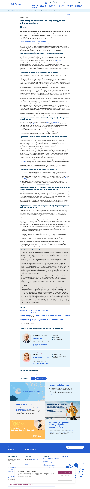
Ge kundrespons (28, 463)
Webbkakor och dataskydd (48, 462)
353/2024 (58, 160)
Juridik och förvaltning (17, 10)
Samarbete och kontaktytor (78, 6)
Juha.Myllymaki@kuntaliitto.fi (40, 342)
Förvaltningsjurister (37, 338)
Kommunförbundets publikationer (49, 459)
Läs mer (19, 478)
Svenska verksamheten (30, 449)
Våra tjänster (66, 2)
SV (53, 2)
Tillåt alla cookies (65, 472)
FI (50, 2)
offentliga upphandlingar (31, 373)
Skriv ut (33, 378)
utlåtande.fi (60, 60)
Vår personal (28, 447)
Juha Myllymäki (37, 334)
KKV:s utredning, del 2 (43, 184)
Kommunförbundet (78, 2)
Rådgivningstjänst (12, 447)
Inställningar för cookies (65, 479)
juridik (22, 373)
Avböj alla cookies (65, 475)
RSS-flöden (45, 461)
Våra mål (72, 2)
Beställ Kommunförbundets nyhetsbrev (51, 458)
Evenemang (45, 447)
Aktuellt (61, 2)
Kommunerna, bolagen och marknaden (29, 10)
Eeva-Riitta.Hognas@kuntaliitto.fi (40, 363)
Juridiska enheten (37, 337)
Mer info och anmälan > (55, 395)
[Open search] (46, 2)
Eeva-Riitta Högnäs (38, 353)
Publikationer (11, 449)
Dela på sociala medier (41, 378)
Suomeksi (68, 14)
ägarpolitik (41, 373)
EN (56, 2)
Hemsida (10, 10)
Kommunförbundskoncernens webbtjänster (21, 484)
